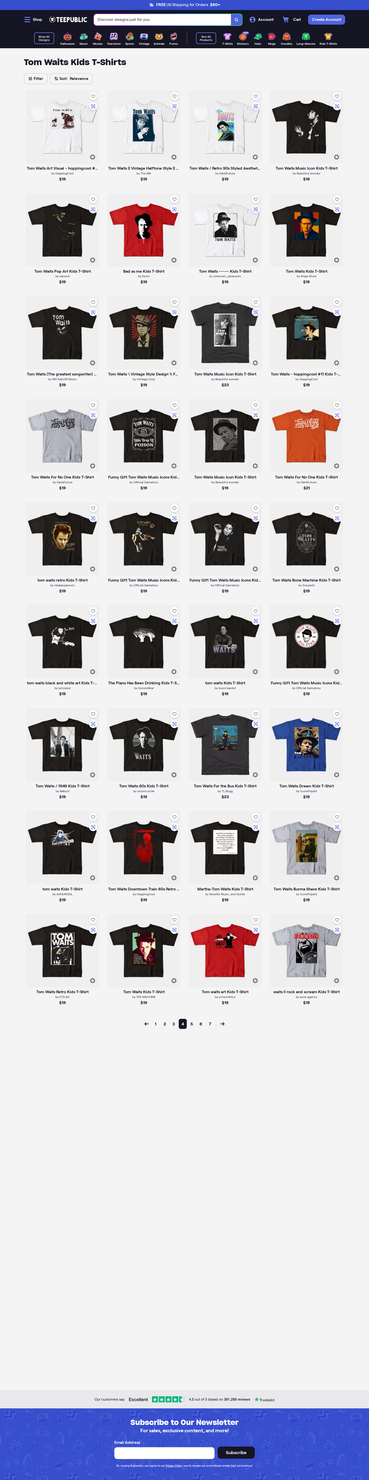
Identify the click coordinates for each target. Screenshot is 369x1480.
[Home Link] (68, 20)
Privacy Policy (174, 1465)
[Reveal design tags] (92, 157)
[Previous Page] (147, 1024)
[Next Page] (222, 1024)
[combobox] (162, 19)
